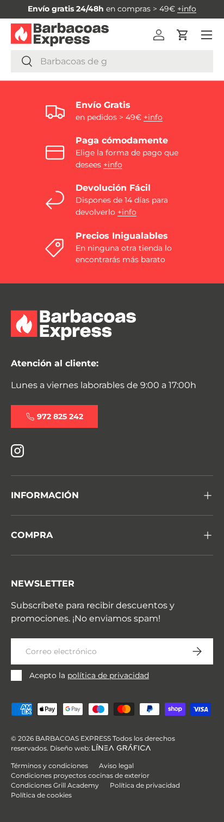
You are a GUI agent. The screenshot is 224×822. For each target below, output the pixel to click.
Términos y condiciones (49, 765)
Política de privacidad (145, 785)
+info (186, 9)
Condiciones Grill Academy (55, 785)
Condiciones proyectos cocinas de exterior (80, 775)
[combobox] (112, 61)
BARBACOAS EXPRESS (73, 738)
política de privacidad (108, 675)
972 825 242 (60, 416)
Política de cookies (41, 795)
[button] (183, 35)
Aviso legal (116, 765)
